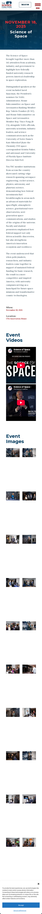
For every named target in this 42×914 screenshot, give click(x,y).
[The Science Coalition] (7, 4)
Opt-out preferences (19, 910)
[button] (38, 883)
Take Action (25, 5)
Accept (21, 905)
